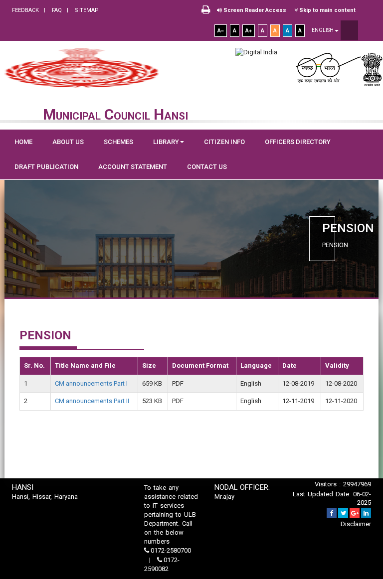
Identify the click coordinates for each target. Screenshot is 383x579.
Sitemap (86, 10)
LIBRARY (166, 141)
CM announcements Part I (91, 383)
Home (23, 141)
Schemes (118, 141)
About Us (68, 141)
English (323, 30)
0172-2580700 (170, 550)
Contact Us (207, 166)
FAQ (56, 10)
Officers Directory (298, 141)
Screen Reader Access (254, 10)
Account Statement (132, 166)
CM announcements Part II (92, 401)
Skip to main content (327, 10)
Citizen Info (224, 141)
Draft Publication (46, 166)
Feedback (25, 10)
